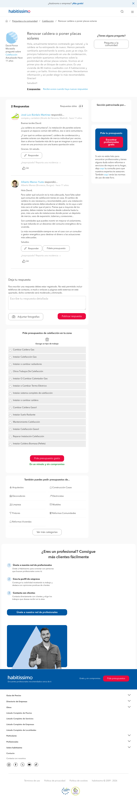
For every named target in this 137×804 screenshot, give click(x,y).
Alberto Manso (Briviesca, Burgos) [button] (38, 185)
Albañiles (10, 726)
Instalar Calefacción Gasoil (26, 429)
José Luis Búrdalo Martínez (35, 115)
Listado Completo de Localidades (21, 730)
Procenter (10, 719)
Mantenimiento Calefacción (26, 422)
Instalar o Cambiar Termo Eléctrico (30, 386)
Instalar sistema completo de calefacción (33, 393)
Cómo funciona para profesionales (21, 745)
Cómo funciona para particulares (20, 739)
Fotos (8, 716)
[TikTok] (36, 764)
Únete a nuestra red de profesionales (37, 612)
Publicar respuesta (72, 316)
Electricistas (11, 724)
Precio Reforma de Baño (16, 699)
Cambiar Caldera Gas (23, 350)
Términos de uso (32, 781)
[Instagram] (8, 764)
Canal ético (11, 754)
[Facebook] (15, 764)
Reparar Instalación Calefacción (28, 436)
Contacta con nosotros (16, 758)
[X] (22, 764)
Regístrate (10, 742)
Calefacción (48, 21)
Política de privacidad (54, 781)
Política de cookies (79, 781)
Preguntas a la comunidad (24, 21)
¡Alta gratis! (77, 4)
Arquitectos (11, 729)
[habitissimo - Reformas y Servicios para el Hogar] (19, 11)
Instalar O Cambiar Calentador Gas (30, 379)
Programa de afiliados (15, 756)
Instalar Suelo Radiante (24, 415)
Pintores (9, 721)
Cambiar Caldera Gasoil (25, 408)
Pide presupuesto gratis (47, 458)
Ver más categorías (47, 532)
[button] (12, 37)
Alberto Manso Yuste (32, 182)
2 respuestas (33, 89)
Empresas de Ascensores (17, 705)
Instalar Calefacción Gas (25, 357)
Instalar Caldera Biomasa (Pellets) (29, 444)
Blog (8, 711)
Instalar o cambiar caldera (25, 400)
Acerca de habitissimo (15, 751)
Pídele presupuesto (56, 248)
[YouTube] (29, 764)
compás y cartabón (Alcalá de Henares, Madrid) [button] (44, 118)
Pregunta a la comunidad (111, 44)
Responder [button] (33, 156)
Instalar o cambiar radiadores (27, 364)
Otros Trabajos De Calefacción (28, 371)
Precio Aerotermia (14, 701)
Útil (27, 168)
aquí (102, 169)
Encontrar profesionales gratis (111, 142)
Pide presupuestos (116, 679)
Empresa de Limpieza (15, 707)
